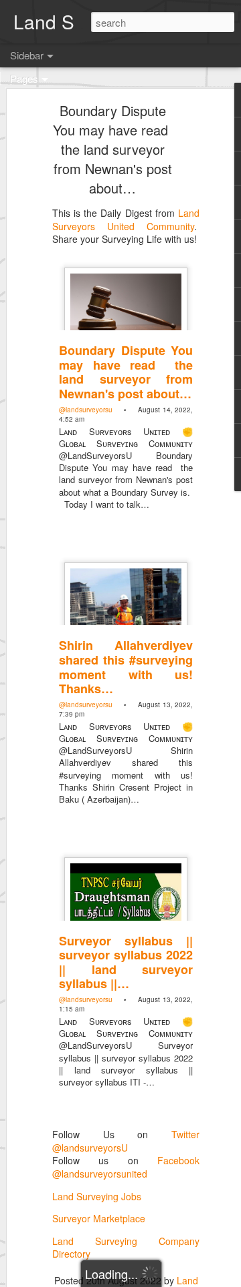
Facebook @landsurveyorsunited (125, 1167)
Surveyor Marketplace (98, 1218)
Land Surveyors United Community (125, 219)
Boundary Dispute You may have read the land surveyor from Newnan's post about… (112, 149)
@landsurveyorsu (85, 409)
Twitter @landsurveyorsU (125, 1141)
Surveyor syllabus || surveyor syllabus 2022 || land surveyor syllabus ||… (126, 962)
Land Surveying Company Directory (125, 1247)
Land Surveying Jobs (96, 1196)
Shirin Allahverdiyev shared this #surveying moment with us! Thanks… (126, 666)
